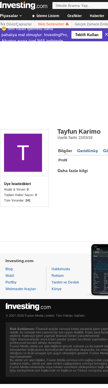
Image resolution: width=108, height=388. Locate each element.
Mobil (9, 276)
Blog (9, 269)
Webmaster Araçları (20, 289)
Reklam (58, 276)
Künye (57, 289)
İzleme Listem (47, 16)
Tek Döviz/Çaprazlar (16, 24)
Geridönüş (87, 150)
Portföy (10, 282)
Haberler (97, 16)
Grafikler (74, 16)
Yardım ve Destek (65, 282)
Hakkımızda (61, 269)
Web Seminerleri (51, 24)
